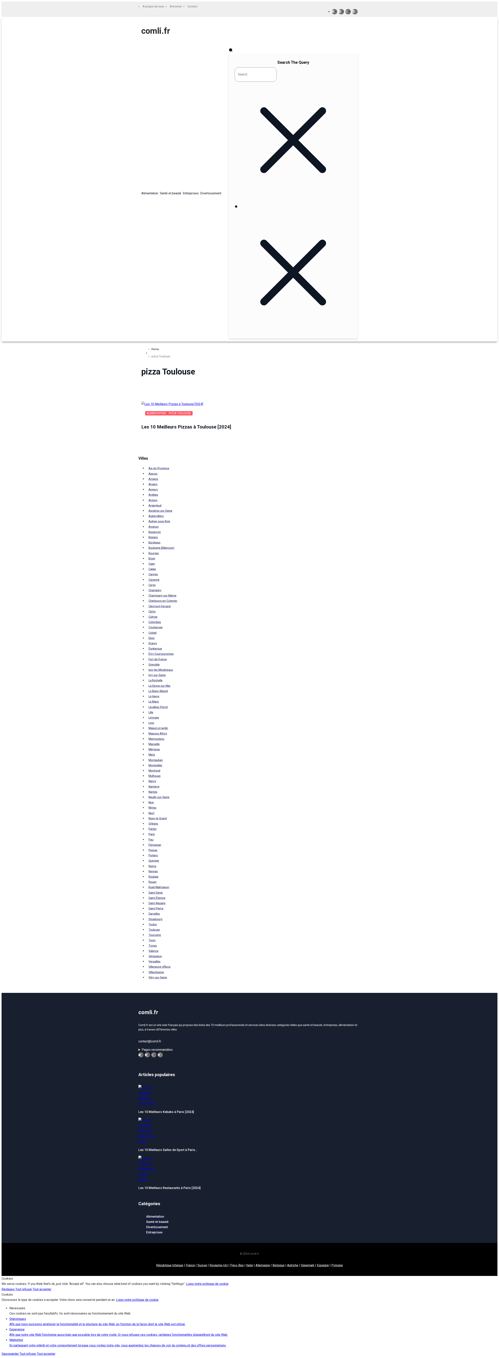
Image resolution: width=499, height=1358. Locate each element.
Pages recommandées (157, 1050)
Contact (192, 6)
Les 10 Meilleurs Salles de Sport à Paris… (167, 1150)
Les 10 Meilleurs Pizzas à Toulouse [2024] (186, 427)
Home (155, 349)
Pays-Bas (237, 1265)
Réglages (8, 1289)
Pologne (337, 1265)
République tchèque (169, 1265)
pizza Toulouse (180, 413)
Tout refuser (24, 1289)
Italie (249, 1265)
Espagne (323, 1265)
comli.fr (155, 31)
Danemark (307, 1265)
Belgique (279, 1265)
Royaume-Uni (219, 1265)
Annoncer (176, 6)
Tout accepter (42, 1289)
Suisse (202, 1265)
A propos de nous (153, 6)
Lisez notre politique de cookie (207, 1284)
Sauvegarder (10, 1354)
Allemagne (263, 1265)
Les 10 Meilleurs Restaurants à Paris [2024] (169, 1188)
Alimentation (156, 413)
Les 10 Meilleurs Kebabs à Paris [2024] (166, 1112)
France (190, 1265)
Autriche (292, 1265)
